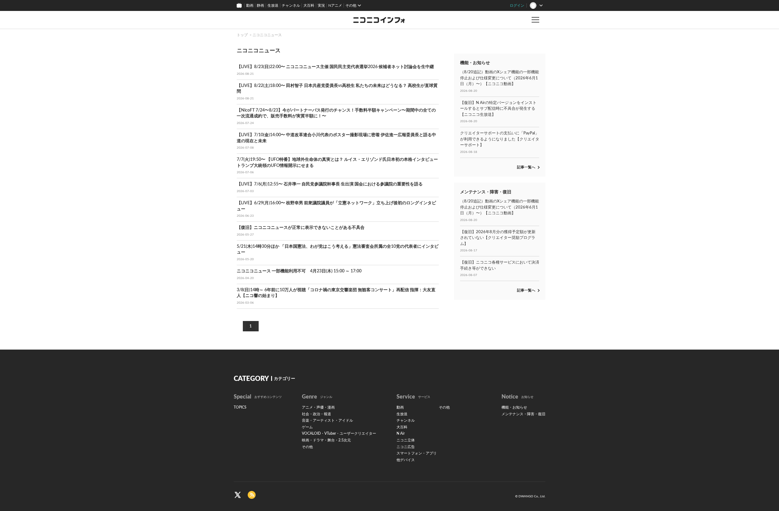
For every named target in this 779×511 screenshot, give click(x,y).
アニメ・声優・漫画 (318, 407)
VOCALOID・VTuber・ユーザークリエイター (339, 433)
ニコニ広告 (405, 447)
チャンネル (291, 5)
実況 (321, 5)
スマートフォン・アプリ (416, 453)
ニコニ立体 (405, 440)
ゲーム (307, 427)
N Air (400, 433)
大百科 (308, 5)
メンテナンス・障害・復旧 (523, 414)
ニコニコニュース (267, 35)
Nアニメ (335, 5)
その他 (307, 447)
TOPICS (240, 407)
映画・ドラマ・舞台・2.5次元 (326, 440)
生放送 (272, 5)
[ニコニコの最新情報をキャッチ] (252, 494)
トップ (242, 35)
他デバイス (405, 460)
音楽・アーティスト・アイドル (327, 420)
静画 (260, 5)
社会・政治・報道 (316, 414)
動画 (249, 5)
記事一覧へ (526, 167)
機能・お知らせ (514, 407)
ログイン (517, 5)
